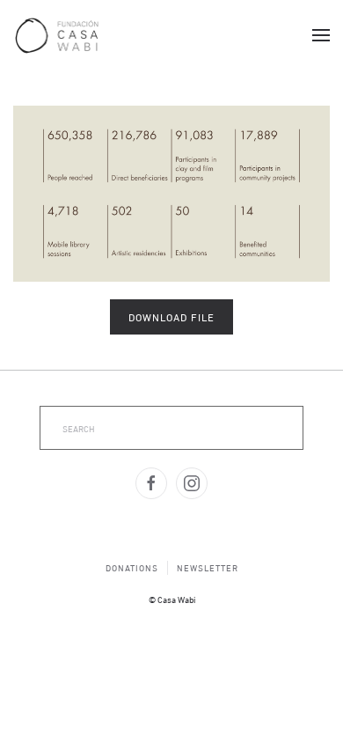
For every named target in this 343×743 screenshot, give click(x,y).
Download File (171, 316)
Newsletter (207, 567)
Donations (132, 567)
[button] (321, 35)
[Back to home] (56, 35)
